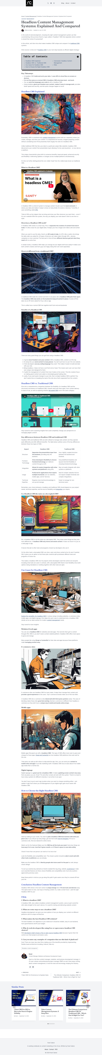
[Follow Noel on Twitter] (30, 967)
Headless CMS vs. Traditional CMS (36, 63)
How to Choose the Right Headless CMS (38, 67)
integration (59, 489)
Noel (31, 30)
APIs (36, 210)
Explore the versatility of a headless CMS (33, 616)
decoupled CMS (53, 390)
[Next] (88, 1006)
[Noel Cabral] (29, 3)
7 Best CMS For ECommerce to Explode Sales (34, 974)
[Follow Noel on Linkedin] (33, 967)
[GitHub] (54, 3)
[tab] (49, 1023)
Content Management (30, 16)
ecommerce (70, 869)
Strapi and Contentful (42, 755)
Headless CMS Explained (33, 61)
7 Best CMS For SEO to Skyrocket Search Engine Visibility (23, 1011)
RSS (56, 1049)
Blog (62, 3)
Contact (73, 3)
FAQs (55, 65)
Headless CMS (42, 50)
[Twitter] (48, 3)
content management (49, 137)
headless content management (29, 948)
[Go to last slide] (14, 1006)
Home (22, 16)
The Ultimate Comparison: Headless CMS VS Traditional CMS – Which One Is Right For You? (67, 975)
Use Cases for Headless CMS (34, 65)
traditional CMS (75, 43)
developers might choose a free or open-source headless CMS (43, 933)
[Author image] (22, 30)
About (67, 3)
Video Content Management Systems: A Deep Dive (50, 1011)
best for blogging (63, 838)
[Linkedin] (51, 3)
